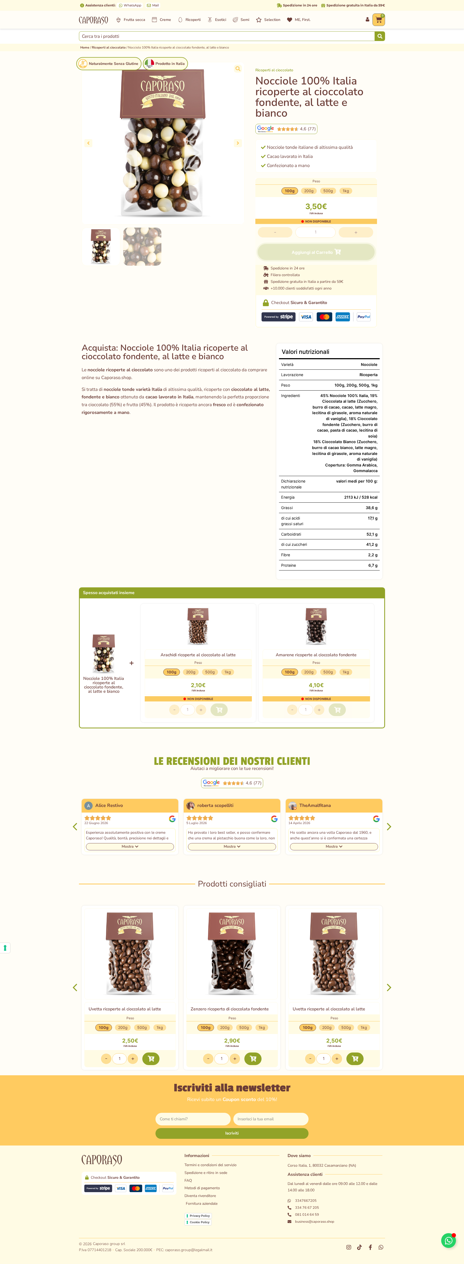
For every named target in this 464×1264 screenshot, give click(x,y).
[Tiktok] (360, 1247)
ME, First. (302, 19)
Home (84, 47)
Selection (272, 19)
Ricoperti (193, 19)
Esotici (220, 19)
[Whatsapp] (381, 1247)
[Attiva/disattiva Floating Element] (448, 1240)
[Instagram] (349, 1247)
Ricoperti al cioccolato (109, 47)
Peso (316, 181)
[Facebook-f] (370, 1247)
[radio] (289, 190)
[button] (88, 143)
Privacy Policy (200, 1216)
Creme (165, 19)
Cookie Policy (199, 1222)
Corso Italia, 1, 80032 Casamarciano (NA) (322, 1165)
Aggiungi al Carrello (312, 252)
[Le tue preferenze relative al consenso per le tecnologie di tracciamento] (5, 948)
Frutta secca (134, 19)
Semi (245, 19)
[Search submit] (380, 36)
